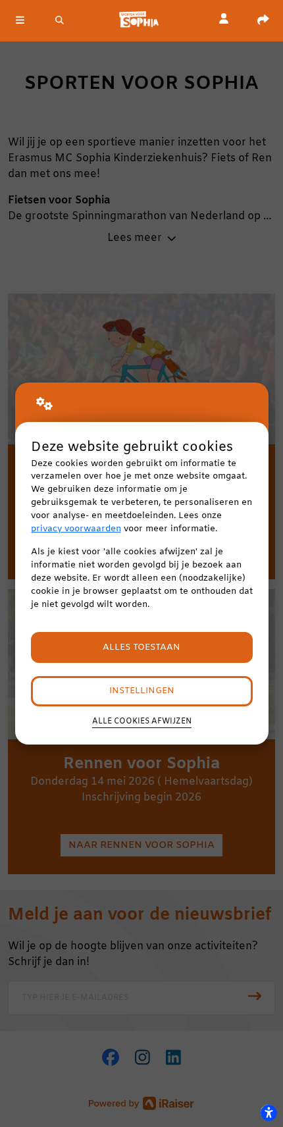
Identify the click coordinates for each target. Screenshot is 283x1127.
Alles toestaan (141, 647)
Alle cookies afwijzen (142, 721)
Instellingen (141, 690)
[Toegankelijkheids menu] (268, 1112)
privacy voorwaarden (76, 529)
